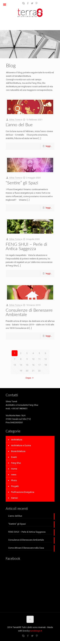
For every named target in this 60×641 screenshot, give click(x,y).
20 (27, 370)
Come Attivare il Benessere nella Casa (26, 548)
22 (39, 370)
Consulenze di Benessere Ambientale (26, 540)
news (13, 474)
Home (14, 469)
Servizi (14, 498)
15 (27, 365)
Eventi (14, 457)
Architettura (16, 439)
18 (45, 365)
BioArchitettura (18, 451)
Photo (14, 480)
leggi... (49, 146)
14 (21, 365)
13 (15, 365)
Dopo (28, 378)
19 (21, 370)
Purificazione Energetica (22, 492)
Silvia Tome (14, 119)
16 (33, 365)
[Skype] (23, 3)
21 (33, 370)
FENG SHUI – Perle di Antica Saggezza (26, 246)
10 (33, 359)
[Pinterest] (36, 3)
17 (39, 365)
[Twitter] (32, 3)
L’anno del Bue (19, 125)
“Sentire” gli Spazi (22, 183)
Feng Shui (16, 463)
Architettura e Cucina (21, 445)
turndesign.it (36, 631)
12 (45, 359)
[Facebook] (28, 3)
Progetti (15, 486)
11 (39, 359)
